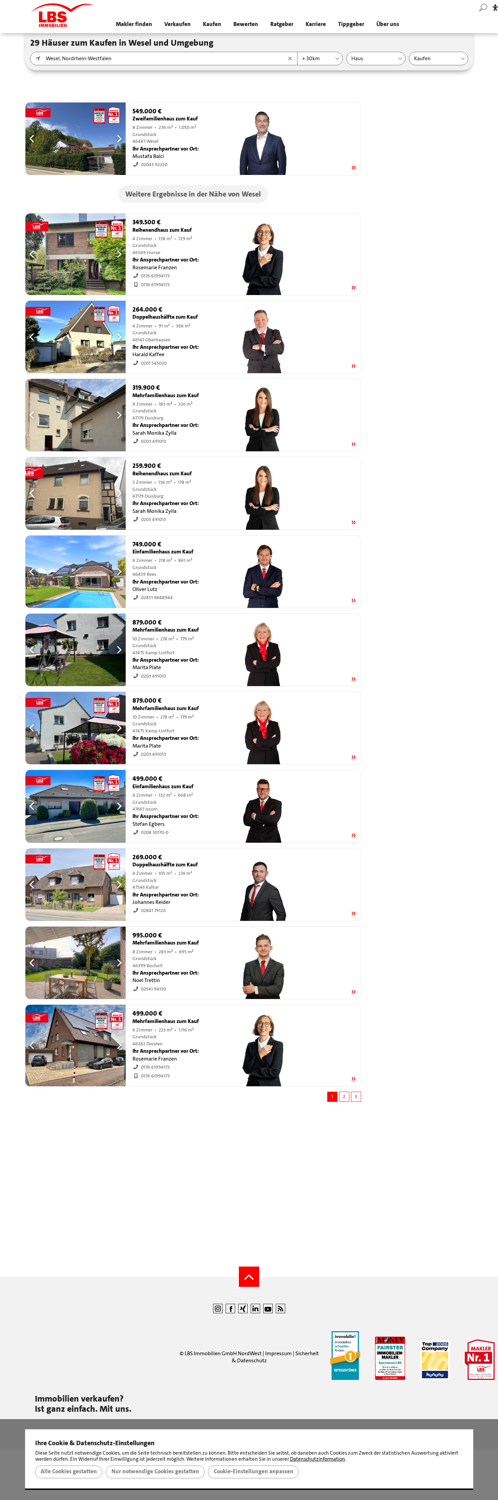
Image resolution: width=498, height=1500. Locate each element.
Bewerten (245, 24)
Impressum (278, 1353)
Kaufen (212, 24)
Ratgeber (281, 24)
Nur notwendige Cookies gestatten (155, 1471)
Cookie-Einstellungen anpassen (253, 1471)
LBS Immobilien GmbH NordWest (223, 1353)
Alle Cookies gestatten (69, 1471)
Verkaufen (177, 24)
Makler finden (134, 24)
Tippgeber (351, 24)
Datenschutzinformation (317, 1459)
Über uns (387, 24)
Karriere (316, 24)
